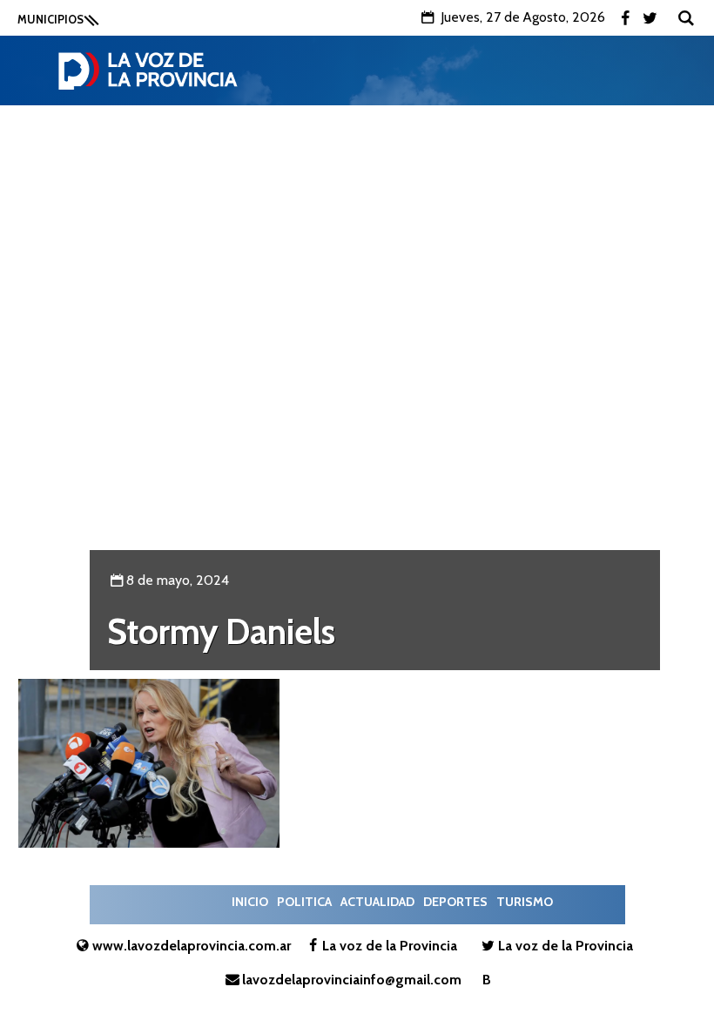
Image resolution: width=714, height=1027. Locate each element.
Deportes (455, 902)
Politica (304, 902)
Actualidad (377, 902)
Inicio (250, 902)
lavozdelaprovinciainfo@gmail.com (351, 979)
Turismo (524, 902)
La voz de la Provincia (389, 945)
